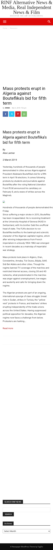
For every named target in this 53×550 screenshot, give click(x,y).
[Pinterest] (18, 114)
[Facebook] (5, 114)
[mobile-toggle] (4, 21)
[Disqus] (26, 384)
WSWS (7, 108)
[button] (49, 21)
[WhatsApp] (24, 114)
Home (5, 28)
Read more (8, 328)
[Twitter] (11, 114)
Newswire (13, 28)
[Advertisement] (26, 57)
